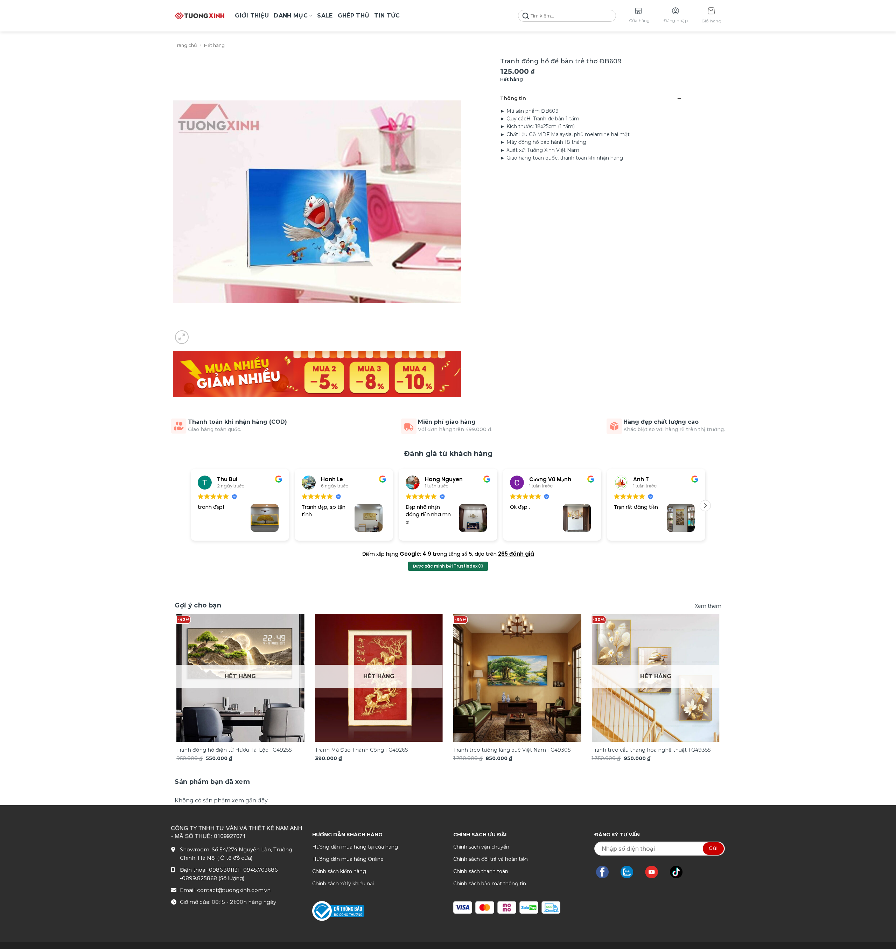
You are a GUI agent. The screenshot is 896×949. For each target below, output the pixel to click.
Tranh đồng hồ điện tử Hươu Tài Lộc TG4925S (234, 750)
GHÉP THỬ (354, 15)
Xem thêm (708, 606)
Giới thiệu (252, 15)
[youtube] (655, 872)
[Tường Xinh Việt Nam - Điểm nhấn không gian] (199, 15)
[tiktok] (679, 872)
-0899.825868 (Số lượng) (212, 878)
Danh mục (291, 15)
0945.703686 (260, 869)
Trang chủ (186, 45)
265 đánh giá (516, 553)
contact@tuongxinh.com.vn (234, 890)
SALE (324, 15)
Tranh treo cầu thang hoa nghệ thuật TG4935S (651, 750)
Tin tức (387, 15)
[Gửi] (525, 16)
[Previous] (191, 665)
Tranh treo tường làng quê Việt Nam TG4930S (512, 750)
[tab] (212, 781)
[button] (711, 16)
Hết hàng (214, 45)
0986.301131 (224, 869)
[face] (605, 872)
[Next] (705, 665)
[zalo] (630, 872)
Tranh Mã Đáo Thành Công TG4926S (361, 750)
